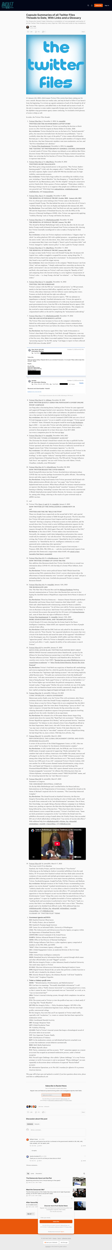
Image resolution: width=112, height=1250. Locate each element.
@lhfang (48, 400)
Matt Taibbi (33, 26)
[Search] (88, 5)
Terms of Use (64, 1225)
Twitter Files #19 (35, 863)
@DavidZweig (51, 467)
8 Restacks (46, 1106)
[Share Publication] (91, 5)
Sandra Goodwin (34, 1156)
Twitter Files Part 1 (36, 121)
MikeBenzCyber (66, 824)
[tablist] (33, 1124)
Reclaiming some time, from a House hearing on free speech (43, 1180)
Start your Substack (51, 1242)
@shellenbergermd (71, 189)
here (62, 432)
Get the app (64, 1242)
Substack (47, 1246)
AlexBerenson (53, 558)
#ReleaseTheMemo (66, 590)
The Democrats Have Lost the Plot (39, 1178)
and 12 (47, 504)
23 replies (34, 1150)
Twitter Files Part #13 (36, 558)
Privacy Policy (68, 1227)
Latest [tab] (32, 1173)
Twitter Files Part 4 (36, 220)
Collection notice (66, 1238)
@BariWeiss (50, 162)
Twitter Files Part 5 (36, 248)
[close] (71, 1198)
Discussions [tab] (39, 1173)
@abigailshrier (59, 189)
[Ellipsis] (85, 1139)
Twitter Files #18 (35, 779)
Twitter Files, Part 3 (36, 196)
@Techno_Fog (63, 821)
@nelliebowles (34, 192)
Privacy (54, 1238)
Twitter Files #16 (35, 693)
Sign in (107, 5)
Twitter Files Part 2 (36, 162)
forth (56, 690)
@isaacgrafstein (48, 192)
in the (73, 422)
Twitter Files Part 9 (36, 435)
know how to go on (36, 705)
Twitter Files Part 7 (36, 316)
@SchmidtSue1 (34, 824)
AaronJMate (51, 824)
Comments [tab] (30, 1124)
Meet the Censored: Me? (35, 1190)
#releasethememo (78, 612)
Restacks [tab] (37, 1124)
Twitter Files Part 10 (36, 467)
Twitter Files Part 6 (36, 282)
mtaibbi (56, 504)
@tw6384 (42, 824)
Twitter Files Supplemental (40, 146)
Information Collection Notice (55, 1227)
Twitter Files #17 (35, 736)
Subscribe (98, 5)
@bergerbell (72, 821)
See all (29, 1214)
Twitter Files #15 (35, 647)
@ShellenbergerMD (52, 220)
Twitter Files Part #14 (36, 585)
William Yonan (34, 1139)
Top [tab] (28, 1173)
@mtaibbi (62, 121)
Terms (59, 1238)
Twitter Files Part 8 (36, 400)
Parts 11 (41, 504)
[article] (56, 1181)
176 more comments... (32, 1165)
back (49, 690)
